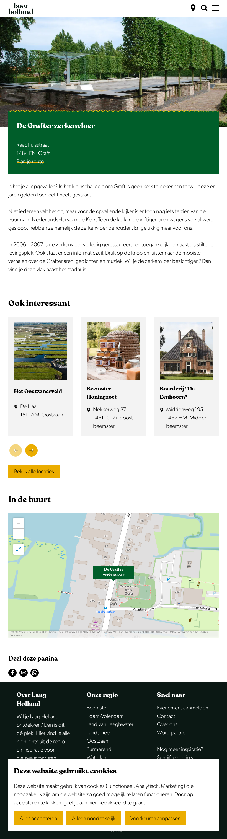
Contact (166, 716)
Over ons (167, 724)
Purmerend (99, 749)
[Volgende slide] (31, 450)
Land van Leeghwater (110, 724)
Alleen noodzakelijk (93, 818)
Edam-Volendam (105, 716)
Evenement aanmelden (182, 708)
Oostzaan (97, 741)
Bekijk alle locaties (34, 471)
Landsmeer (99, 732)
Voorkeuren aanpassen (155, 818)
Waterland (98, 757)
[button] (113, 575)
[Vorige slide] (15, 450)
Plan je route (30, 161)
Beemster (97, 708)
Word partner (172, 732)
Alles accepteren (38, 818)
